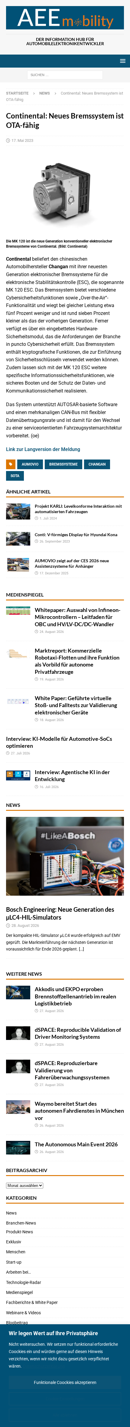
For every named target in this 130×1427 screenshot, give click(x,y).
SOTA (15, 476)
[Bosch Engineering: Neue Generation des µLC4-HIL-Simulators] (65, 856)
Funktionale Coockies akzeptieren (65, 1382)
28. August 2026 (25, 925)
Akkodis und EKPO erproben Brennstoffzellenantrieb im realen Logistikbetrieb (75, 996)
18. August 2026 (52, 720)
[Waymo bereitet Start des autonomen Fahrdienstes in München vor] (18, 1107)
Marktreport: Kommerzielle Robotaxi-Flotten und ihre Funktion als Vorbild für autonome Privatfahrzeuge (77, 661)
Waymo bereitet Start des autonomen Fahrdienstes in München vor (79, 1110)
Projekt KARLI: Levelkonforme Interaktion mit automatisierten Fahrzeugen (78, 508)
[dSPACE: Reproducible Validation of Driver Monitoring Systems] (18, 1033)
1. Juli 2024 (48, 518)
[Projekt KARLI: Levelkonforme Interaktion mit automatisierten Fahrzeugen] (18, 511)
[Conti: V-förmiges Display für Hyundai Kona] (18, 539)
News (13, 805)
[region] (65, 1375)
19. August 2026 (52, 679)
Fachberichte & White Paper (32, 1302)
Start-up (13, 1262)
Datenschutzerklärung (44, 1366)
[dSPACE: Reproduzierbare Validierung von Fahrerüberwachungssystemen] (18, 1066)
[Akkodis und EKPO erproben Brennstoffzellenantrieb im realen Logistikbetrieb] (18, 992)
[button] (121, 60)
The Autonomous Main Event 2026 (76, 1144)
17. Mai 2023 (22, 140)
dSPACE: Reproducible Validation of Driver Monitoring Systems (78, 1033)
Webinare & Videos (23, 1312)
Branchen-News (21, 1223)
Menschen (15, 1251)
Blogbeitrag (17, 1322)
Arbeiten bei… (18, 1272)
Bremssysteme (63, 464)
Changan (97, 464)
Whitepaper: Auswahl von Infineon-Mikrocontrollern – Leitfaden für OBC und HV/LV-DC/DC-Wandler (77, 617)
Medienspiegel (25, 594)
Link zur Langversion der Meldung (43, 449)
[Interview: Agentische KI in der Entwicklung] (18, 775)
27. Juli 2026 (20, 753)
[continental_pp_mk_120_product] (65, 233)
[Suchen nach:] (65, 74)
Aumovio (30, 464)
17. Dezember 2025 (54, 573)
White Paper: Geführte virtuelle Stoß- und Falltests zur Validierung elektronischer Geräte (76, 705)
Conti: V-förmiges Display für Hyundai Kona (76, 534)
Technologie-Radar (23, 1282)
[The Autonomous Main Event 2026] (18, 1148)
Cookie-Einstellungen (65, 1398)
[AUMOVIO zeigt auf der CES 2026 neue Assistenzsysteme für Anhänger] (18, 565)
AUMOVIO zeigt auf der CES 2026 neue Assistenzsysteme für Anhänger (72, 563)
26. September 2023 (55, 541)
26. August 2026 (52, 1126)
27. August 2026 (52, 1011)
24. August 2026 (52, 632)
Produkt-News (19, 1231)
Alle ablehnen (65, 1415)
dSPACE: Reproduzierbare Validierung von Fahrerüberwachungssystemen (72, 1070)
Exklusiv (13, 1241)
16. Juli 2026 (49, 787)
